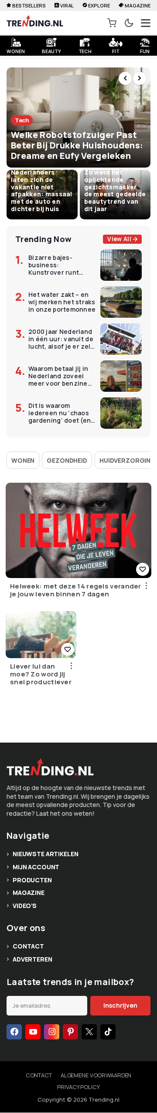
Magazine (137, 5)
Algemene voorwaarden (96, 1075)
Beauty (51, 50)
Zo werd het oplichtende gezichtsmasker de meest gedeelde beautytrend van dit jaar (115, 190)
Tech (85, 50)
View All (119, 239)
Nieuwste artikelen (45, 854)
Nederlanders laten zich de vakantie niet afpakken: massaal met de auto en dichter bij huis (41, 190)
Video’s (25, 905)
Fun (145, 50)
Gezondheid (67, 460)
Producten (32, 880)
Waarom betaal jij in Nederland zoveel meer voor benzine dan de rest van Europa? (58, 376)
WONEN (15, 50)
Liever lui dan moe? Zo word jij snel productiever (41, 674)
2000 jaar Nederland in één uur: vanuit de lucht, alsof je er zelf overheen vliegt (60, 339)
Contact (28, 946)
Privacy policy (78, 1087)
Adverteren (32, 959)
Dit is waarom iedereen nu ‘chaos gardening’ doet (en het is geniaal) (59, 413)
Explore (98, 5)
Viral (67, 5)
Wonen (22, 460)
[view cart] (111, 23)
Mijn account (36, 867)
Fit (115, 50)
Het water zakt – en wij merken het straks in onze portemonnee (62, 302)
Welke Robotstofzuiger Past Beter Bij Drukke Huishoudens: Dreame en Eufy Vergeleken (77, 145)
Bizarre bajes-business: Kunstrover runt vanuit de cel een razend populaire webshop (55, 265)
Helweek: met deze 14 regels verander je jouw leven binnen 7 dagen (75, 590)
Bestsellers (29, 5)
